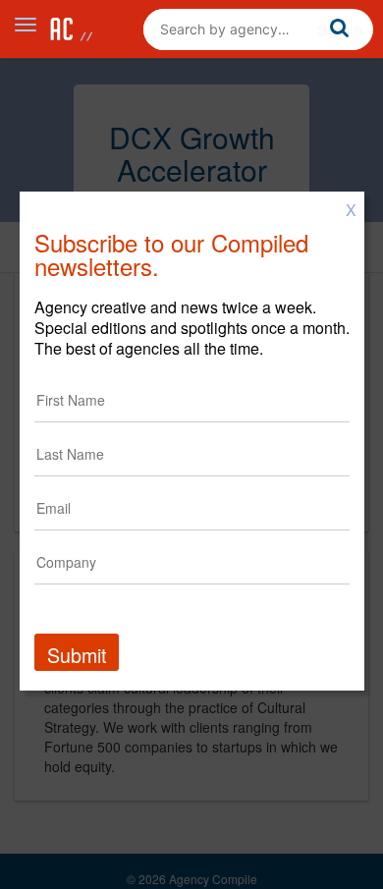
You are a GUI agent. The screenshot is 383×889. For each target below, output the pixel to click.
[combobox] (258, 29)
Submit (76, 654)
